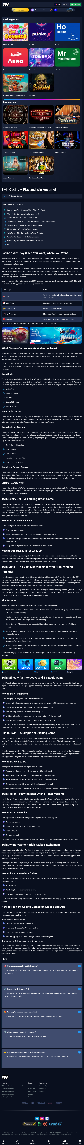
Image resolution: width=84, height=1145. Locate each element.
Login (30, 1097)
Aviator (30, 1086)
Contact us (42, 1088)
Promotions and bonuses (42, 10)
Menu (80, 1143)
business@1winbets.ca (8, 1094)
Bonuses (30, 1094)
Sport (17, 1143)
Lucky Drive (61, 10)
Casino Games (32, 1091)
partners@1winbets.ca (8, 1097)
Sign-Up (77, 4)
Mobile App (31, 1088)
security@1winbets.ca (8, 1091)
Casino (49, 1143)
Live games (65, 1143)
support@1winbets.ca (8, 1088)
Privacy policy (43, 1086)
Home (5, 196)
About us (41, 1091)
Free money (21, 10)
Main (3, 1143)
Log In (65, 4)
